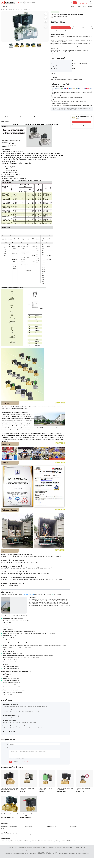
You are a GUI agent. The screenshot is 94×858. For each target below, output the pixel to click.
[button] (71, 2)
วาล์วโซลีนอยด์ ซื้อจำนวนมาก (67, 840)
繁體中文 (17, 850)
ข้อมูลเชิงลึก (72, 847)
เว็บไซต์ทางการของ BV (29, 594)
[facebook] (81, 847)
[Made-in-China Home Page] (8, 2)
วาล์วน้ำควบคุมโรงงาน (23, 840)
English (8, 850)
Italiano (45, 850)
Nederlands (65, 850)
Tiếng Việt (82, 850)
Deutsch (35, 850)
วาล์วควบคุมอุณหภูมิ (48, 840)
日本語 (22, 850)
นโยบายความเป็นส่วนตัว (31, 847)
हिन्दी (69, 850)
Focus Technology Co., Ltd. (47, 852)
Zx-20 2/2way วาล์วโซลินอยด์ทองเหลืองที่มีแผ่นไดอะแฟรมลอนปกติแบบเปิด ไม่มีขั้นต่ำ (9, 815)
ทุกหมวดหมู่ (5, 6)
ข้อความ (16, 847)
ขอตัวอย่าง (73, 30)
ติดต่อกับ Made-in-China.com (42, 847)
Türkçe (77, 850)
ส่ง (10, 761)
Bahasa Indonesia (89, 850)
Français (26, 850)
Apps (84, 6)
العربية (60, 850)
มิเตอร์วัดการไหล (27, 826)
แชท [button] (83, 27)
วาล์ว (21, 9)
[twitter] (84, 847)
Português (40, 850)
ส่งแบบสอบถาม (60, 27)
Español (30, 850)
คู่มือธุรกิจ (77, 847)
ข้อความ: (6, 751)
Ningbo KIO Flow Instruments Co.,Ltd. (61, 16)
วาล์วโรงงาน (4, 840)
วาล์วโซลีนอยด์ (73, 826)
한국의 (56, 850)
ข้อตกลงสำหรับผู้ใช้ (22, 847)
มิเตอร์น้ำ (3, 828)
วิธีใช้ (79, 6)
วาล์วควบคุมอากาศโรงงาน (36, 840)
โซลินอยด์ (57, 840)
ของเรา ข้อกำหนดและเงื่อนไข (84, 853)
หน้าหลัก (3, 9)
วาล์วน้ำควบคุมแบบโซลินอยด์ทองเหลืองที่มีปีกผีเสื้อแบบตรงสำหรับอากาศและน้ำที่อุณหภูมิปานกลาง (9, 789)
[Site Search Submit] (75, 2)
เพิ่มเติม (2, 843)
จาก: (7, 744)
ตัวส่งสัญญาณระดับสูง (51, 826)
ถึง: (7, 747)
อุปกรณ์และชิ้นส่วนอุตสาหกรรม (12, 9)
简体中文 (12, 850)
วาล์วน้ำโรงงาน (13, 840)
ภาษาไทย (73, 850)
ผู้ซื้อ (72, 6)
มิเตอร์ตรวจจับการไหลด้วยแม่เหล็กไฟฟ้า (9, 826)
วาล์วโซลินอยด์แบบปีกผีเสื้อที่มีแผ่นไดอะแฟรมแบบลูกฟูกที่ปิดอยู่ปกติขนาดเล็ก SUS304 (27, 815)
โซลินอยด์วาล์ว (26, 9)
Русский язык (50, 850)
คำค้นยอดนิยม (51, 847)
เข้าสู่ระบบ (91, 3)
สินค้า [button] (21, 2)
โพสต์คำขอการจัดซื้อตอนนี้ (30, 761)
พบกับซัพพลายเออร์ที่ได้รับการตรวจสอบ (62, 847)
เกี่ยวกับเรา (11, 847)
